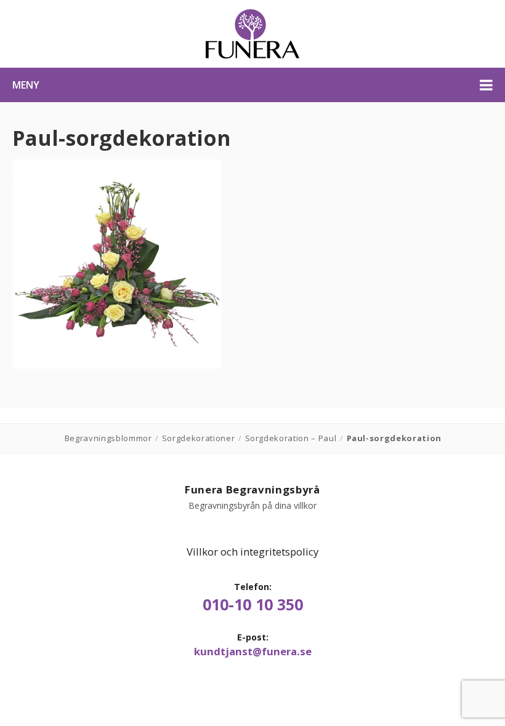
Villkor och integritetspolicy (252, 551)
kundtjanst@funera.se (253, 651)
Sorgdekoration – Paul (291, 438)
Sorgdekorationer (198, 438)
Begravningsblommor (108, 438)
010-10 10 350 (253, 604)
